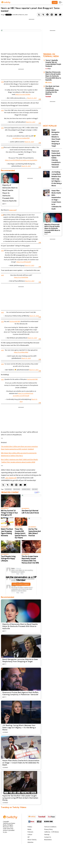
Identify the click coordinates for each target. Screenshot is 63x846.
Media (29, 829)
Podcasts (30, 832)
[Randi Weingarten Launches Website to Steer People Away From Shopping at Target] (21, 646)
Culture (30, 834)
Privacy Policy (48, 829)
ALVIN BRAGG (8, 489)
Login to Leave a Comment (21, 584)
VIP (29, 837)
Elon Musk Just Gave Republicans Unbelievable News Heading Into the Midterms (52, 90)
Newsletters (48, 840)
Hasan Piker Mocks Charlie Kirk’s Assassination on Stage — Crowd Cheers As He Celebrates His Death (20, 763)
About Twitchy (32, 840)
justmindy (5, 732)
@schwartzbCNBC (14, 321)
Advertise (30, 842)
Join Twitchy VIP (10, 478)
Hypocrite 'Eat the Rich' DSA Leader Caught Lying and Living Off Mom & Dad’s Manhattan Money (20, 798)
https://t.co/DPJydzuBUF (23, 262)
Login (55, 2)
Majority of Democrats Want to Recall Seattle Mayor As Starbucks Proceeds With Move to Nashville (20, 626)
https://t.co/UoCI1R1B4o (22, 94)
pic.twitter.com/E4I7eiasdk (21, 396)
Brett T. (4, 204)
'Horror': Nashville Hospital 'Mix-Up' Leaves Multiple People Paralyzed (53, 63)
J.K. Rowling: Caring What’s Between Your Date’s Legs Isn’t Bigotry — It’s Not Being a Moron (19, 728)
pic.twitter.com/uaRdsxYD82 (21, 138)
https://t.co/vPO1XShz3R (12, 160)
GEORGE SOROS (26, 489)
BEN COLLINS (17, 489)
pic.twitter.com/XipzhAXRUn (28, 160)
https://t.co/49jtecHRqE (21, 352)
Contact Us (47, 837)
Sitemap (46, 834)
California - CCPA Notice (51, 832)
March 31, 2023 (32, 98)
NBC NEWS (34, 489)
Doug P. (3, 14)
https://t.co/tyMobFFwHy (25, 393)
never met (12, 210)
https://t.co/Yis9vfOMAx (21, 277)
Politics (30, 827)
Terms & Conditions (50, 827)
